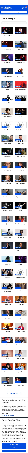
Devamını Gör (14, 393)
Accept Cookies (14, 444)
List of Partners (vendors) (8, 415)
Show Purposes (14, 451)
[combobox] (15, 12)
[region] (14, 425)
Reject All (14, 447)
